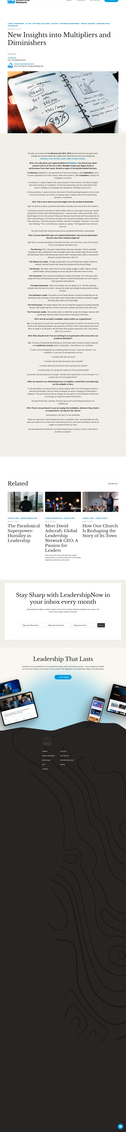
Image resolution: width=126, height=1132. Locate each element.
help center (64, 756)
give (43, 764)
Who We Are (94, 9)
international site (67, 760)
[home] (19, 8)
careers (45, 769)
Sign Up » (101, 625)
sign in (62, 764)
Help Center (104, 2)
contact (63, 751)
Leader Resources (48, 756)
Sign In (116, 2)
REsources (81, 9)
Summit (69, 9)
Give (94, 2)
